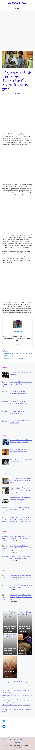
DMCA (20, 740)
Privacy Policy (28, 740)
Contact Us (13, 740)
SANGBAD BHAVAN (17, 3)
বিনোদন (6, 351)
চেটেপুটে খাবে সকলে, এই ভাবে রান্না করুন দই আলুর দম (17, 358)
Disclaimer (17, 742)
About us (6, 740)
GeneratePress (17, 747)
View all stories (17, 681)
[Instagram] (17, 345)
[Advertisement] (17, 30)
